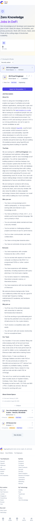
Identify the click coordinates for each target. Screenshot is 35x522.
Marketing (21, 481)
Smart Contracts (23, 467)
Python (20, 498)
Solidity (21, 490)
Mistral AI (2, 469)
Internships (3, 512)
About (2, 453)
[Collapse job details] (31, 76)
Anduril (2, 471)
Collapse (18, 405)
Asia (1, 504)
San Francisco (4, 492)
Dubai (2, 500)
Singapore (3, 496)
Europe (2, 502)
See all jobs (17, 435)
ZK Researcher (11, 423)
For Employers (18, 453)
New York (3, 490)
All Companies (4, 475)
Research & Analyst (24, 475)
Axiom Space (12, 78)
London (2, 494)
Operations (22, 479)
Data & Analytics (23, 473)
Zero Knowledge (23, 500)
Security (21, 469)
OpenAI (2, 463)
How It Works (9, 453)
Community (22, 477)
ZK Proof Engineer (12, 67)
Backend (21, 461)
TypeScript (22, 494)
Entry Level (3, 510)
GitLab (2, 473)
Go (19, 496)
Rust (20, 492)
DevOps (21, 471)
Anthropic (3, 465)
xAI (1, 467)
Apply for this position (16, 89)
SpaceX (2, 461)
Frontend (21, 463)
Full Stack (21, 465)
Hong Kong (3, 498)
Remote (21, 483)
